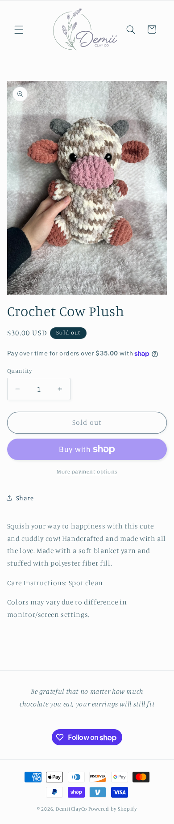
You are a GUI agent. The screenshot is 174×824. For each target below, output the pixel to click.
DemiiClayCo (72, 809)
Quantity (19, 370)
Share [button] (25, 498)
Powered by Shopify (112, 809)
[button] (18, 29)
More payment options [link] (87, 471)
